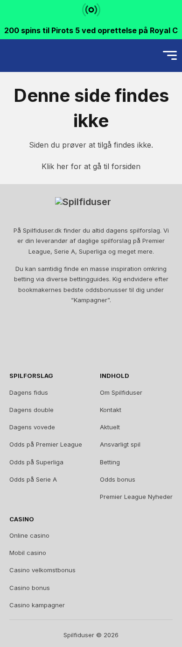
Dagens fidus (28, 392)
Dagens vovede (32, 427)
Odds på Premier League (45, 444)
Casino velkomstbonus (42, 570)
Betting (110, 462)
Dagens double (31, 409)
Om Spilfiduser (121, 392)
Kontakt (110, 409)
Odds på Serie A (33, 479)
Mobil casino (27, 552)
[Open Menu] (170, 55)
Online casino (29, 535)
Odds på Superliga (36, 462)
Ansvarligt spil (120, 444)
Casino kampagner (37, 605)
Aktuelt (110, 427)
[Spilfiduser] (40, 55)
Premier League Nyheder (136, 496)
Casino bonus (29, 587)
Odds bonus (117, 479)
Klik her (55, 166)
